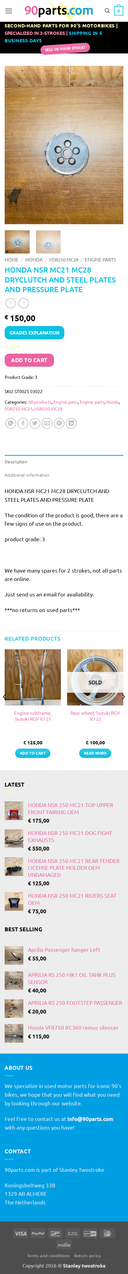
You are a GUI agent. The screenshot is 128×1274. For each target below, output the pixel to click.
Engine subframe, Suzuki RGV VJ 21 (33, 716)
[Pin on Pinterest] (59, 423)
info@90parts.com (90, 1118)
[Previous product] (23, 303)
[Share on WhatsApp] (10, 423)
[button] (9, 11)
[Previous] (15, 145)
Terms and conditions (48, 1255)
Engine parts (100, 259)
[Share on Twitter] (35, 423)
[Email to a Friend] (47, 423)
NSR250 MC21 (19, 408)
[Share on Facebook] (23, 423)
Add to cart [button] (33, 753)
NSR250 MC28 (63, 259)
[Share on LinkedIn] (71, 423)
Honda (34, 259)
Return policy (87, 1255)
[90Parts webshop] (58, 11)
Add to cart (29, 360)
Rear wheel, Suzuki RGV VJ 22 (95, 716)
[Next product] (11, 303)
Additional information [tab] (27, 475)
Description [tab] (16, 461)
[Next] (113, 145)
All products (40, 402)
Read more (95, 753)
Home (12, 259)
